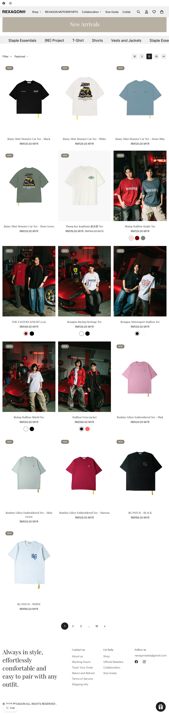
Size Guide (111, 12)
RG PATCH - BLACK (140, 512)
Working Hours (81, 662)
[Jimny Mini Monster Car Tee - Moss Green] (28, 186)
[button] (162, 12)
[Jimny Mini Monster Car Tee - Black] (28, 98)
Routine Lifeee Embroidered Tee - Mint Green (29, 514)
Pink (131, 238)
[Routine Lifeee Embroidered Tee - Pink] (140, 376)
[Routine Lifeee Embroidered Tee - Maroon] (84, 472)
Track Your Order (82, 667)
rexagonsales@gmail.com (151, 655)
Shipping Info (80, 684)
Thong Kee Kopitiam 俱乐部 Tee (84, 226)
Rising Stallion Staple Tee (140, 226)
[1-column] (134, 56)
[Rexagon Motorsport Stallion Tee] (140, 281)
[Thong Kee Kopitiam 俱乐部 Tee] (84, 186)
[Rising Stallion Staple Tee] (140, 186)
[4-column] (156, 56)
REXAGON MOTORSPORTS (61, 12)
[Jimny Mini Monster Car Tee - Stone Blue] (140, 98)
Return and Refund (83, 673)
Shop (35, 12)
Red (87, 429)
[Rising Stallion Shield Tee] (28, 376)
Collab (126, 12)
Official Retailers (113, 662)
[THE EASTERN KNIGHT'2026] (28, 281)
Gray (143, 238)
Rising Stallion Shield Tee (29, 417)
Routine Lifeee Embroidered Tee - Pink (140, 417)
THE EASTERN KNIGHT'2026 (29, 322)
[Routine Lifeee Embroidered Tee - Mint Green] (28, 472)
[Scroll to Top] (162, 697)
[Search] (138, 12)
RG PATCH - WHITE (29, 604)
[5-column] (164, 56)
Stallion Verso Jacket (84, 417)
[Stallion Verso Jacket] (84, 376)
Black (32, 333)
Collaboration (90, 12)
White (81, 333)
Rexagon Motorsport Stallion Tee (140, 322)
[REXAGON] (14, 12)
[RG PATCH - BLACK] (140, 472)
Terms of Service (82, 678)
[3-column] (149, 56)
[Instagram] (10, 3)
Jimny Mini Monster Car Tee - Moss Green (29, 226)
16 (96, 626)
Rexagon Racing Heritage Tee (84, 322)
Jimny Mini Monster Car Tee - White (84, 139)
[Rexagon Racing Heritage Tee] (84, 281)
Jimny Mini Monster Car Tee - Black (28, 139)
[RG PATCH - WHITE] (28, 563)
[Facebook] (3, 3)
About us (77, 656)
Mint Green (149, 238)
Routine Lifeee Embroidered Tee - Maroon (84, 512)
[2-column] (142, 56)
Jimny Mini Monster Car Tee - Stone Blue (140, 139)
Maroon (137, 238)
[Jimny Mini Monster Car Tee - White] (84, 98)
